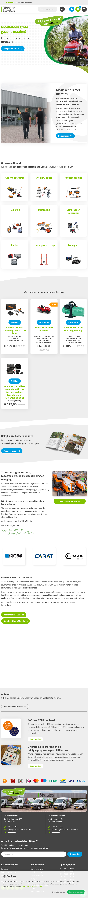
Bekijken (15, 322)
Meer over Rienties (68, 501)
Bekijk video (64, 135)
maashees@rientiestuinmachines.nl (64, 829)
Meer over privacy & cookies (32, 886)
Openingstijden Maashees (15, 621)
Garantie (4, 868)
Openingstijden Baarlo (13, 614)
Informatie (44, 322)
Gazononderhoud (37, 868)
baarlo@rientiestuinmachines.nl (19, 829)
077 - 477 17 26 (13, 826)
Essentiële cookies (58, 892)
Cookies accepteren (76, 892)
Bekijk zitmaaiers (11, 48)
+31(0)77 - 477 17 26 (21, 2)
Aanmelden (75, 854)
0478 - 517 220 (57, 826)
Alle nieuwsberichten (14, 706)
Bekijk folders (10, 450)
